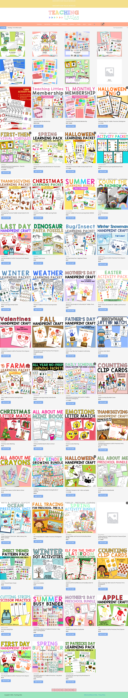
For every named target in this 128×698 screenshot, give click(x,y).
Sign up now (38, 126)
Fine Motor (47, 24)
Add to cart (103, 126)
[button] (94, 24)
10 (72, 690)
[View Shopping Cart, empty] (102, 24)
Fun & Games (56, 24)
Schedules (64, 24)
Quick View (48, 116)
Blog (84, 24)
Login (89, 24)
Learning (72, 24)
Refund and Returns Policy (90, 695)
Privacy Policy (101, 695)
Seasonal (39, 24)
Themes (78, 24)
